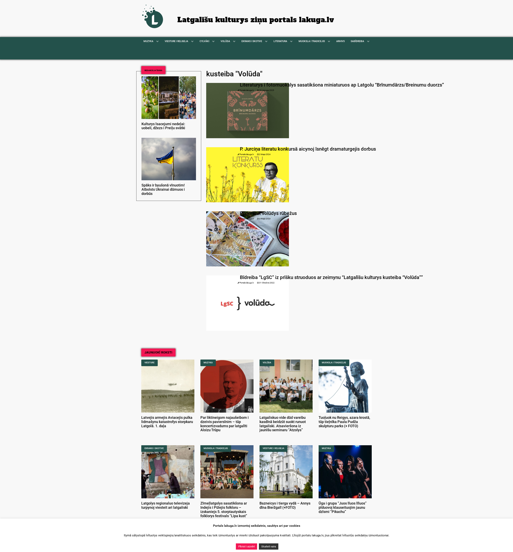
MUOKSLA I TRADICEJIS (334, 362)
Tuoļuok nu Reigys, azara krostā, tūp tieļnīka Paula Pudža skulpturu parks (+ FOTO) (344, 422)
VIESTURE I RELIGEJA (273, 448)
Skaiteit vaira (268, 546)
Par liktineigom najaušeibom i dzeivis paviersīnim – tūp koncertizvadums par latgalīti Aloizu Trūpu (224, 424)
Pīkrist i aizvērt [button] (246, 546)
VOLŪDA (267, 362)
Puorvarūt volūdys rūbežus (268, 213)
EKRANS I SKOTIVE (154, 448)
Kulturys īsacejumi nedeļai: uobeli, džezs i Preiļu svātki (163, 126)
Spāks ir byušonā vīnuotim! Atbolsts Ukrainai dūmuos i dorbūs (163, 189)
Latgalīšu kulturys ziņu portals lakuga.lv (255, 20)
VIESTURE (149, 362)
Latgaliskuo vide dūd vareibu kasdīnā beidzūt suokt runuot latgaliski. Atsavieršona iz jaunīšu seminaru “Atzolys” (283, 424)
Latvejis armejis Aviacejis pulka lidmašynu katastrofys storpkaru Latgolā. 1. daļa (167, 422)
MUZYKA (208, 362)
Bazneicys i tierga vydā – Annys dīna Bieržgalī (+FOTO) (285, 505)
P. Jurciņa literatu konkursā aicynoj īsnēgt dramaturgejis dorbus (308, 149)
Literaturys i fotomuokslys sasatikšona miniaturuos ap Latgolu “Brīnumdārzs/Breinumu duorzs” (342, 85)
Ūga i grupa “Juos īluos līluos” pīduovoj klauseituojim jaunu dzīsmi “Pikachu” (343, 507)
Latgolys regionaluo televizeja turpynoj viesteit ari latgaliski (165, 505)
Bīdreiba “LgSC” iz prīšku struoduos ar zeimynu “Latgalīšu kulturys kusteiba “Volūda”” (331, 277)
